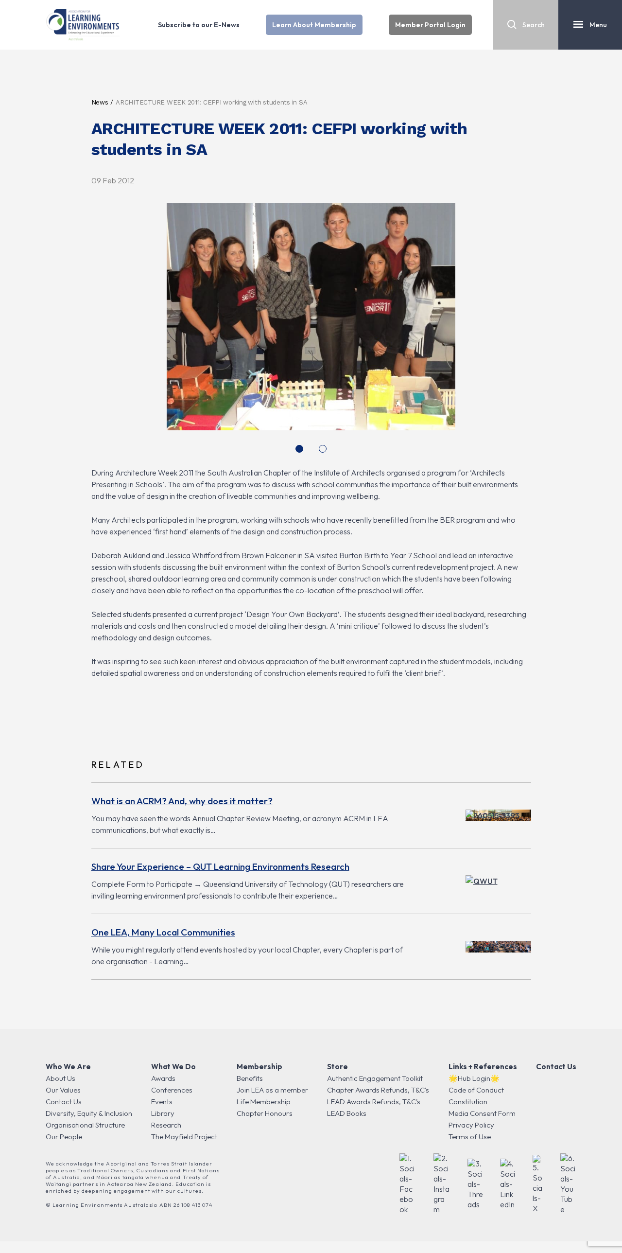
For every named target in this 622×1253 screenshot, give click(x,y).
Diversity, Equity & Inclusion (89, 1113)
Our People (64, 1136)
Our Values (63, 1089)
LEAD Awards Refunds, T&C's (373, 1101)
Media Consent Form (482, 1113)
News (99, 102)
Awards (163, 1078)
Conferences (171, 1089)
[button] (299, 449)
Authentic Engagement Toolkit (375, 1078)
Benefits (250, 1078)
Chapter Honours (265, 1113)
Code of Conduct (476, 1089)
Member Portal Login (430, 24)
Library (162, 1113)
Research (166, 1124)
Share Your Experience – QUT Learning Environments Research (220, 866)
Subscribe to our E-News (199, 24)
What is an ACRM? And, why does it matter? (182, 801)
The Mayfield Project (184, 1136)
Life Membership (264, 1101)
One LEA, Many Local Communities (163, 932)
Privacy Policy (471, 1124)
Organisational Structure (85, 1124)
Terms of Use (470, 1136)
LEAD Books (346, 1113)
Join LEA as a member (272, 1089)
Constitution (468, 1101)
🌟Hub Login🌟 (474, 1078)
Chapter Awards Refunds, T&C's (378, 1089)
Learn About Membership (314, 24)
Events (162, 1101)
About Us (60, 1078)
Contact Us (64, 1101)
